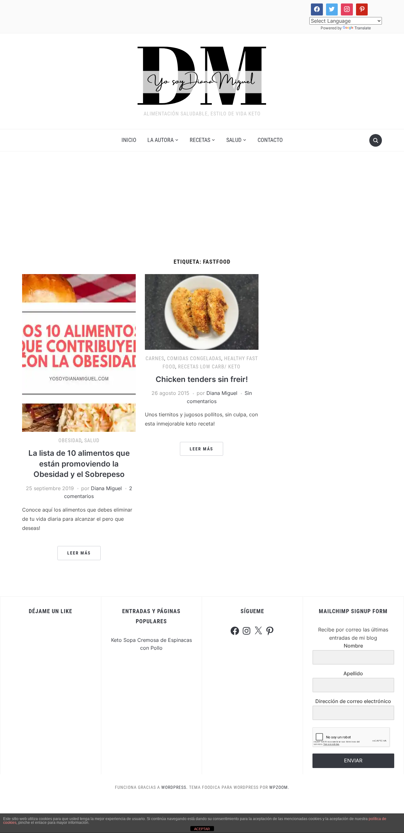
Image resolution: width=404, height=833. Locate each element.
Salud (233, 140)
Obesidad (69, 440)
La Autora (160, 140)
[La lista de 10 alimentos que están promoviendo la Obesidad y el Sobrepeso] (79, 352)
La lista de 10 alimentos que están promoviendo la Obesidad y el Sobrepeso (79, 464)
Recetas (200, 140)
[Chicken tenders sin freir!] (201, 311)
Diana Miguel (106, 488)
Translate (362, 28)
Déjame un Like (50, 611)
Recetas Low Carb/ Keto (209, 367)
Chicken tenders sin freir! (202, 379)
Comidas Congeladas (194, 358)
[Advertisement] (202, 211)
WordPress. (174, 787)
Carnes (155, 358)
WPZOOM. (279, 787)
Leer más (79, 552)
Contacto (270, 140)
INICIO (129, 140)
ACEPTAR (202, 829)
